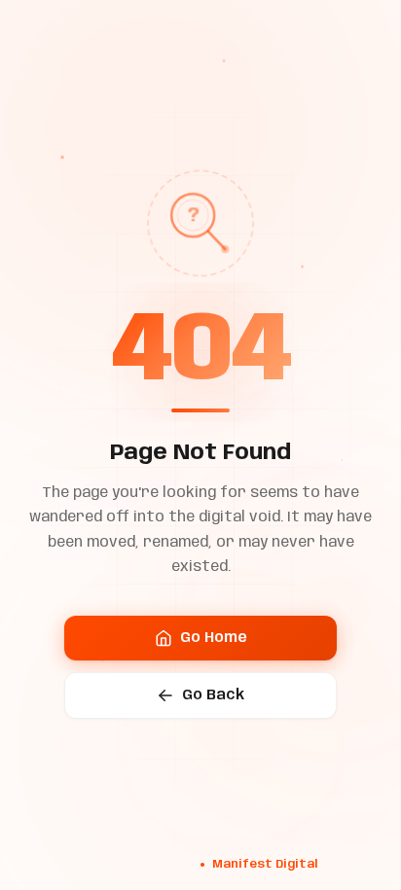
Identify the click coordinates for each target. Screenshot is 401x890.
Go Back (213, 695)
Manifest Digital (264, 864)
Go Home (213, 638)
